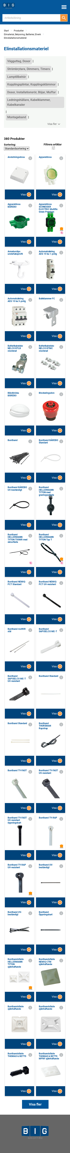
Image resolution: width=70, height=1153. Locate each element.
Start (6, 30)
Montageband (16, 117)
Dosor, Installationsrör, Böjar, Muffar (31, 92)
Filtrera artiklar (53, 144)
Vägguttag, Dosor (18, 61)
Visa (23, 194)
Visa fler (52, 123)
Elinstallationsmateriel (15, 38)
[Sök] (64, 18)
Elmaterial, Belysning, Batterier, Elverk (22, 34)
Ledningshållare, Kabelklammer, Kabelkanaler (29, 102)
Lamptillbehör (16, 77)
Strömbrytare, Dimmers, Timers (28, 69)
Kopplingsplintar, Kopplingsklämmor (31, 84)
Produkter (19, 30)
